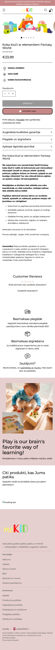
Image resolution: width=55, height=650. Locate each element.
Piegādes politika (11, 614)
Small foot (7, 51)
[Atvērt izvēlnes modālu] (4, 10)
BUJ (4, 573)
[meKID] (27, 9)
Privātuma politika (11, 600)
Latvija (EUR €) (22, 629)
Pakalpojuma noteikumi (14, 609)
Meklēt (5, 595)
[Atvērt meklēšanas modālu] (45, 10)
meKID (23, 633)
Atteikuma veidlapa (12, 619)
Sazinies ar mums (11, 578)
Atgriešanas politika (12, 605)
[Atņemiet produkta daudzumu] (5, 93)
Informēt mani (29, 111)
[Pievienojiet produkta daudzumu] (13, 93)
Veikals (5, 564)
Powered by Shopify (10, 640)
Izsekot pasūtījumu (12, 583)
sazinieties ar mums (30, 367)
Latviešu (5, 629)
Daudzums (7, 88)
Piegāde (20, 119)
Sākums (6, 559)
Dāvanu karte (9, 569)
